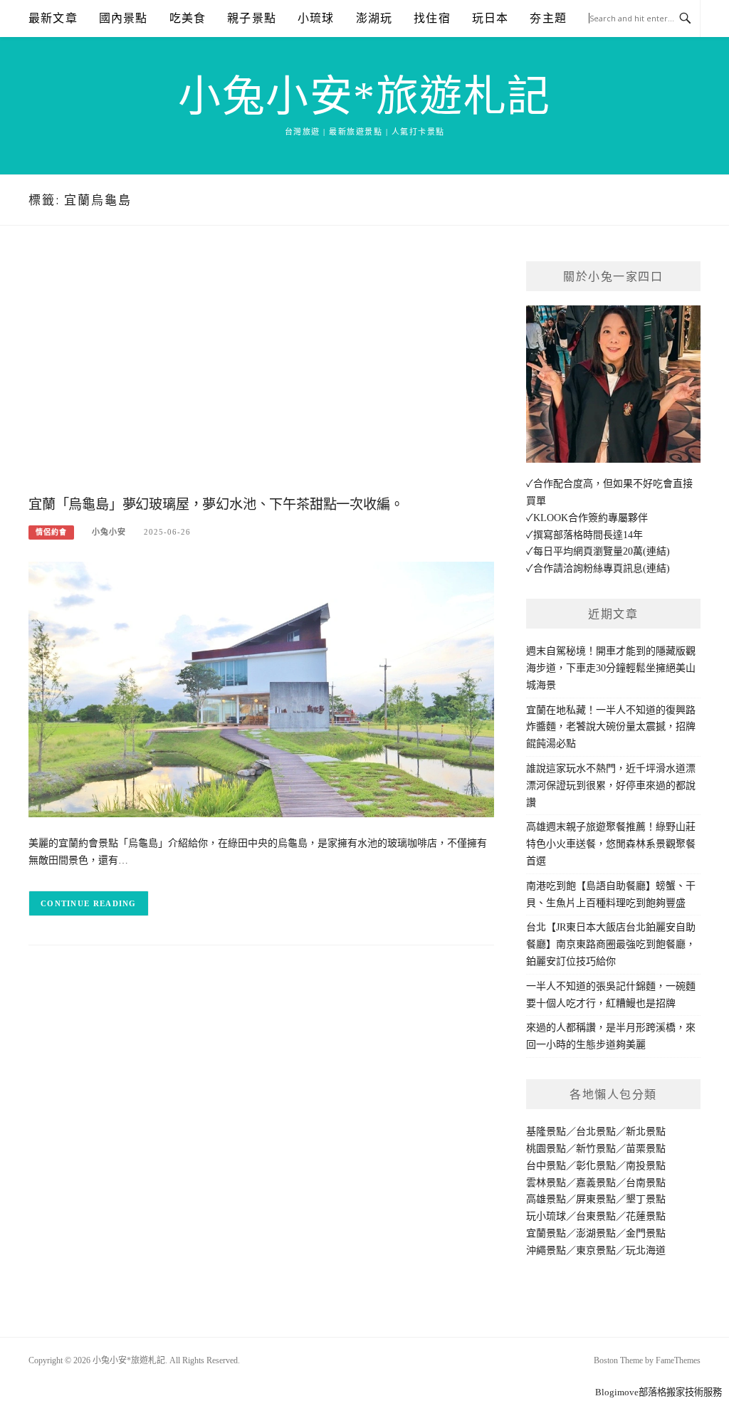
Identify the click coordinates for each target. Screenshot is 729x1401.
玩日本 (490, 18)
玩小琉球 (546, 1216)
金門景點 (646, 1233)
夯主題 (548, 18)
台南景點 (646, 1182)
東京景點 (596, 1250)
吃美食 (187, 18)
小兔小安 (109, 532)
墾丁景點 (646, 1199)
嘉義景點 (596, 1182)
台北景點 (596, 1131)
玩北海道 (646, 1250)
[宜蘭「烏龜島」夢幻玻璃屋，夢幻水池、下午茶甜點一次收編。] (261, 688)
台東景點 (596, 1216)
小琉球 (316, 18)
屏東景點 (596, 1199)
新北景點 (646, 1131)
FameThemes (678, 1360)
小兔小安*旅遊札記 (364, 96)
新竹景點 (596, 1148)
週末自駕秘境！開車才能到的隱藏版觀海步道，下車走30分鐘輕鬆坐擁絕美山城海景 (611, 668)
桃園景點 (546, 1148)
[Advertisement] (261, 375)
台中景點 (546, 1165)
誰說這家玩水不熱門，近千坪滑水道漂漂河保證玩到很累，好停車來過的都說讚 (611, 785)
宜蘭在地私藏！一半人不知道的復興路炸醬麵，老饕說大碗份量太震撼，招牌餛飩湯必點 (611, 727)
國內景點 (123, 18)
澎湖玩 (374, 18)
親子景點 (251, 18)
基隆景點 (546, 1131)
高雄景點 (546, 1199)
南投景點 (646, 1165)
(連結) (656, 551)
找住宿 (432, 18)
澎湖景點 (596, 1233)
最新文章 (53, 18)
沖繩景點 (546, 1250)
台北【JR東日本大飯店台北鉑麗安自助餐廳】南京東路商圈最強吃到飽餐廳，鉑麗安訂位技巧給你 (611, 944)
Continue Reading (89, 903)
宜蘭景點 (546, 1233)
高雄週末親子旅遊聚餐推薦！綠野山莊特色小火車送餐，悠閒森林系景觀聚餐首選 (611, 844)
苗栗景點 (646, 1148)
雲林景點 (546, 1182)
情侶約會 (51, 532)
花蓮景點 (646, 1216)
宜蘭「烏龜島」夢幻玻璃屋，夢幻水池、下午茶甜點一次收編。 (215, 504)
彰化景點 (596, 1165)
